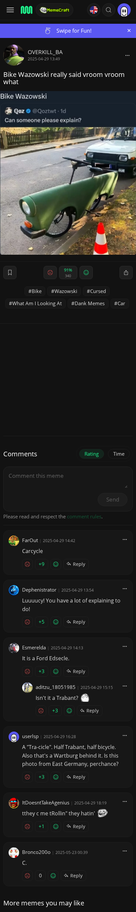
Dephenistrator (39, 589)
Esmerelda (34, 647)
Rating (92, 453)
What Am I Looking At (37, 303)
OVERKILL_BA (45, 52)
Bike (37, 291)
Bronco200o (36, 852)
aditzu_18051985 (55, 687)
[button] (108, 9)
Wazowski (65, 291)
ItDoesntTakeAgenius (46, 802)
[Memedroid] (26, 10)
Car (121, 303)
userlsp (30, 736)
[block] (127, 55)
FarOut (30, 540)
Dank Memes (90, 303)
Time (118, 453)
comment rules (84, 516)
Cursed (98, 291)
